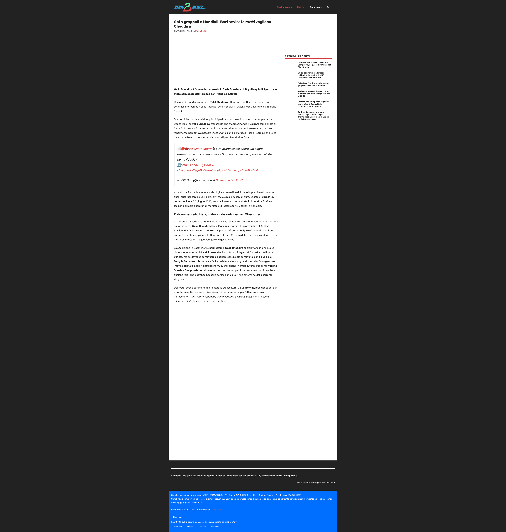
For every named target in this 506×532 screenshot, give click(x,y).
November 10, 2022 (229, 180)
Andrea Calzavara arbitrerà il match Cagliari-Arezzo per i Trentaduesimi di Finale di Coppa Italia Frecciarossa (313, 115)
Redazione (178, 527)
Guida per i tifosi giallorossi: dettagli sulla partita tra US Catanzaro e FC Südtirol (311, 75)
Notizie (300, 7)
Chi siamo (190, 527)
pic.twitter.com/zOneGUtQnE (237, 170)
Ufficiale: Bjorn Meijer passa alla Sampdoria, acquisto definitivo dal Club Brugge (314, 64)
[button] (328, 7)
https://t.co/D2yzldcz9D (198, 165)
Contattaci (218, 509)
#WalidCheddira (200, 149)
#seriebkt (209, 170)
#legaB (197, 170)
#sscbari (184, 170)
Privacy (203, 527)
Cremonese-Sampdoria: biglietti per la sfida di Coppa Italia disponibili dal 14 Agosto (313, 104)
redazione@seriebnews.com (321, 482)
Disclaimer (215, 527)
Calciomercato (284, 7)
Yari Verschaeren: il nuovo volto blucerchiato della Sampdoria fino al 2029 (314, 93)
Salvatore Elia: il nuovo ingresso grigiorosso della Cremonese (313, 84)
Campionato (316, 7)
